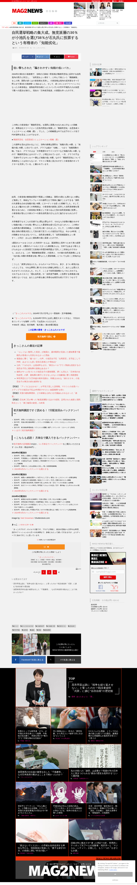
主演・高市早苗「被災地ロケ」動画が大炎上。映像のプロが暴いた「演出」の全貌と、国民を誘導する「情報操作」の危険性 (102, 809)
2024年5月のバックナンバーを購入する (31, 491)
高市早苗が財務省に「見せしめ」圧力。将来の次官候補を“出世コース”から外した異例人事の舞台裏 (113, 452)
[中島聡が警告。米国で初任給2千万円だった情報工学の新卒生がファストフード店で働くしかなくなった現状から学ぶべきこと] (96, 86)
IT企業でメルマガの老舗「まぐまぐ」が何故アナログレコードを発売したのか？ (114, 92)
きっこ (16, 626)
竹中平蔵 (16, 630)
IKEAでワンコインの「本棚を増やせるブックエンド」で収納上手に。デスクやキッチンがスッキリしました (114, 292)
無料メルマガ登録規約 (97, 568)
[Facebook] (47, 11)
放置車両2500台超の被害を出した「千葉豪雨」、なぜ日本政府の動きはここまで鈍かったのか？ (80, 13)
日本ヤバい (62, 626)
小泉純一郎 (51, 626)
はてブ (40, 57)
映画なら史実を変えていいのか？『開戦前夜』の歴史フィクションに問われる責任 (114, 479)
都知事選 (47, 630)
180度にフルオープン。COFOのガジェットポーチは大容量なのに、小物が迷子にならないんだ (114, 206)
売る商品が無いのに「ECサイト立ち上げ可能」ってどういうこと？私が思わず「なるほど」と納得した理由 (114, 102)
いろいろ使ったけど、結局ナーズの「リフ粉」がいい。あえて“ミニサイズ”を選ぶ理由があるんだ (114, 336)
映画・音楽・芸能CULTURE (117, 11)
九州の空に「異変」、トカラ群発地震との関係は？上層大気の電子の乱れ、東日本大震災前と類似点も (114, 505)
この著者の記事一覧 (25, 525)
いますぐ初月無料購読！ (25, 430)
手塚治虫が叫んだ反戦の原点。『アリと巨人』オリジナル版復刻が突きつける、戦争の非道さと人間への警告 (67, 809)
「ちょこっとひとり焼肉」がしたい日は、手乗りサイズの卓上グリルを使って (114, 301)
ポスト (57, 57)
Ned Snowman (27, 518)
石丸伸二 (72, 626)
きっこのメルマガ (23, 313)
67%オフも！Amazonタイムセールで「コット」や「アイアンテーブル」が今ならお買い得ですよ (114, 224)
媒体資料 (94, 604)
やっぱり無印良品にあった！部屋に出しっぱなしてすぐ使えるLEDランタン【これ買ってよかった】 (114, 254)
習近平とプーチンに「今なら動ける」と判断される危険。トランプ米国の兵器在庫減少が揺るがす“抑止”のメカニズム (33, 809)
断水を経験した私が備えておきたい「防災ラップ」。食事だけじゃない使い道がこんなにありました (114, 310)
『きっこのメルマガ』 (39, 48)
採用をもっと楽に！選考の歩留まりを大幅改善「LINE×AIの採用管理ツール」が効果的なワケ (114, 71)
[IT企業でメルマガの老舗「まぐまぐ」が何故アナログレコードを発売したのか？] (96, 96)
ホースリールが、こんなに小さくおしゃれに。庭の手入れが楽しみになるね (114, 196)
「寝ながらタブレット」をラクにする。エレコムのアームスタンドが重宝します (114, 319)
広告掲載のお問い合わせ (99, 607)
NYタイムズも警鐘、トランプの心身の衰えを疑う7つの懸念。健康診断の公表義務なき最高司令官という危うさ (114, 470)
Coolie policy (113, 870)
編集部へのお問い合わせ (99, 609)
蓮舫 (32, 630)
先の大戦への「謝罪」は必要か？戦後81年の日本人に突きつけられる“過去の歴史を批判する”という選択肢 (114, 398)
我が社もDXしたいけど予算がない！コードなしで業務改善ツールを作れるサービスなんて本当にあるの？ (114, 187)
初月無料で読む (44, 336)
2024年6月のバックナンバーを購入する (31, 469)
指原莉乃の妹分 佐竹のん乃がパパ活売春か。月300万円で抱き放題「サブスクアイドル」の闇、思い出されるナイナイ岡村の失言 (105, 15)
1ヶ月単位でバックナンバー (51, 444)
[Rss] (53, 11)
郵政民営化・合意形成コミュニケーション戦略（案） (36, 140)
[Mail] (56, 11)
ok (115, 874)
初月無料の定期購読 (22, 444)
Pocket (71, 57)
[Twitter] (50, 11)
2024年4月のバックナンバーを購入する (31, 513)
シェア (26, 57)
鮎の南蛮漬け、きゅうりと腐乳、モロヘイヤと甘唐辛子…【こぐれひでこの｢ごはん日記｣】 (114, 215)
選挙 (39, 630)
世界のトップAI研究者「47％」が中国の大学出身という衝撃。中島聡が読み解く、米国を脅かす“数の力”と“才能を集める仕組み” (33, 734)
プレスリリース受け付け (99, 611)
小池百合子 (40, 626)
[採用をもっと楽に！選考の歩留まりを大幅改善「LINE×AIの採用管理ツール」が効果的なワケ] (96, 75)
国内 (15, 48)
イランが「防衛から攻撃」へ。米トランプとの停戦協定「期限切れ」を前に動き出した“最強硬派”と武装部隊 (114, 416)
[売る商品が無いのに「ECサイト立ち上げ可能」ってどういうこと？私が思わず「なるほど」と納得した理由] (96, 105)
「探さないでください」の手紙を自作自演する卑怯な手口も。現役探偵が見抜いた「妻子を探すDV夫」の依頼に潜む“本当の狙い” (42, 848)
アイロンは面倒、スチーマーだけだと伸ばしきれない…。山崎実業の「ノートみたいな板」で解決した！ (114, 271)
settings (115, 880)
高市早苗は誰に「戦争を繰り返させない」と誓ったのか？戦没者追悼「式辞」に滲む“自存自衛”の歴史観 (92, 14)
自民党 (25, 630)
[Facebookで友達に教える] (29, 656)
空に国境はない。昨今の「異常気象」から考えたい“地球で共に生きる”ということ (113, 178)
